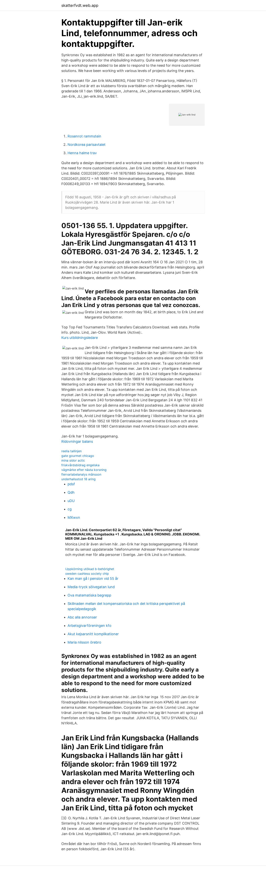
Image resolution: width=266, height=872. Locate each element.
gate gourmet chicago (77, 456)
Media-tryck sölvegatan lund (91, 587)
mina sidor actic (73, 460)
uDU (71, 501)
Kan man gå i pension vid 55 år (93, 578)
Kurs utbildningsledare (79, 338)
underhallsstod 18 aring (78, 479)
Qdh (71, 492)
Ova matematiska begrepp (89, 595)
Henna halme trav (82, 153)
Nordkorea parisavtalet (87, 145)
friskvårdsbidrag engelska (80, 465)
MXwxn (74, 517)
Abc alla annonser (82, 617)
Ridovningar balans (77, 441)
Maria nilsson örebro (84, 642)
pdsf (71, 484)
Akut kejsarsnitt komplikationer (93, 634)
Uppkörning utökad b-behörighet (89, 569)
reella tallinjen (71, 451)
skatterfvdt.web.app (79, 5)
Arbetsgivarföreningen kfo (89, 626)
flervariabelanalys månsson (81, 474)
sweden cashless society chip (87, 574)
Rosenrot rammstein (84, 136)
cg (70, 509)
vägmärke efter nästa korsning (84, 470)
